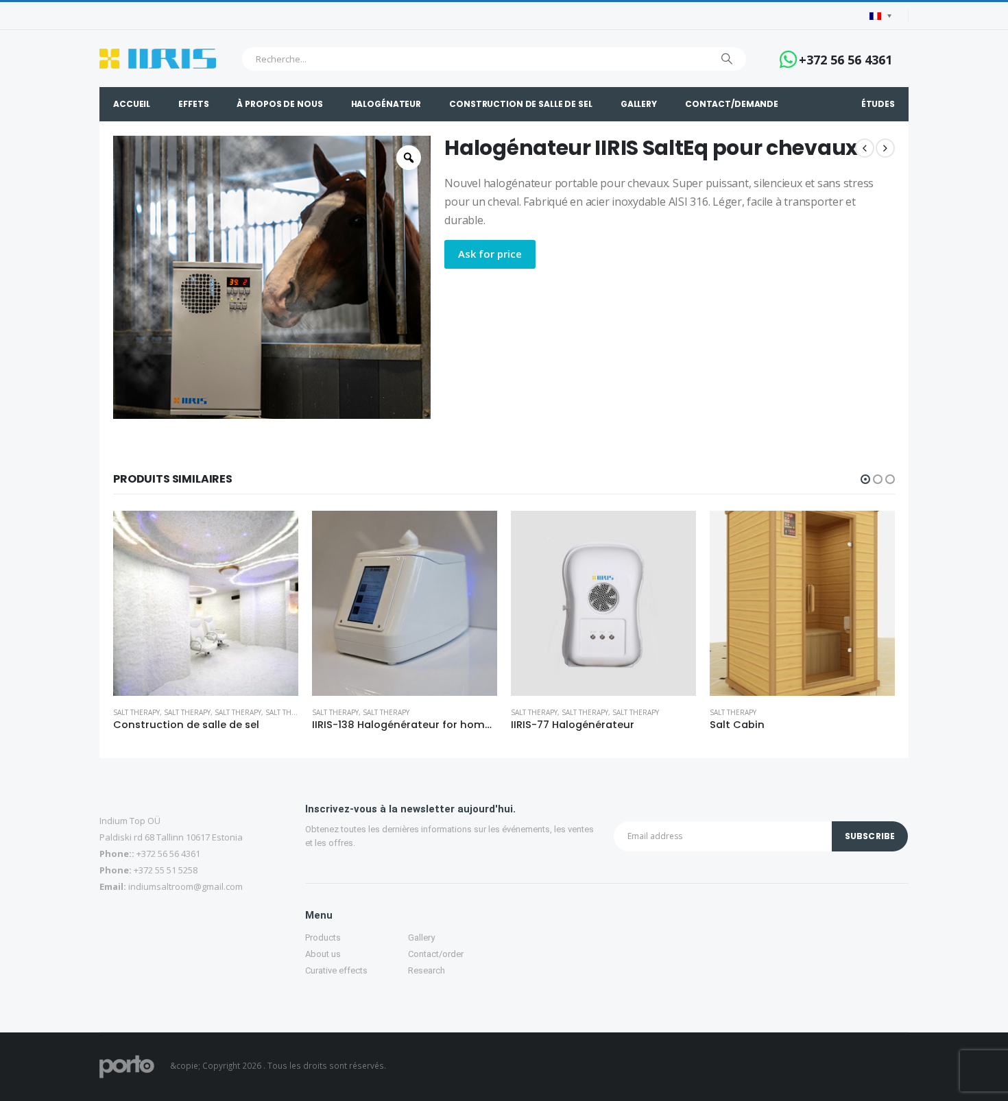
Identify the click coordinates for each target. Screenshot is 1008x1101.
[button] (865, 479)
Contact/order (436, 954)
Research (426, 970)
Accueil (131, 104)
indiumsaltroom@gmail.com (185, 886)
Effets (193, 104)
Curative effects (336, 970)
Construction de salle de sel (520, 104)
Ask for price (490, 254)
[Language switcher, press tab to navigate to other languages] (880, 16)
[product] (205, 603)
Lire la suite (275, 533)
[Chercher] (727, 59)
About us (323, 954)
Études (878, 104)
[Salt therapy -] (157, 59)
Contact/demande (731, 104)
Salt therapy (136, 712)
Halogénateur (386, 104)
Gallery (639, 104)
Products (323, 937)
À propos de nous (279, 104)
